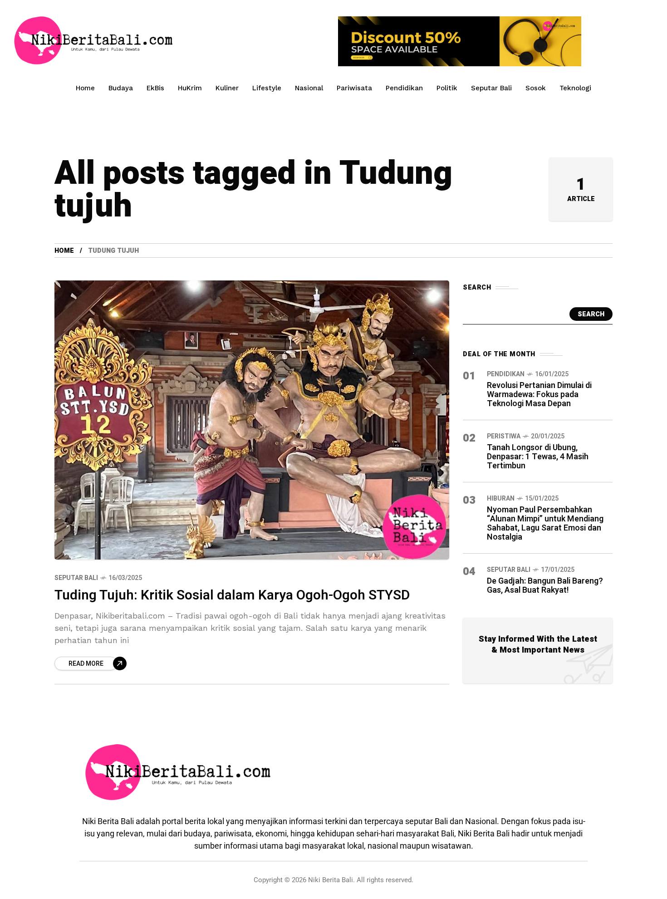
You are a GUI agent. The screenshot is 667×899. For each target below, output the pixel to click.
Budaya (120, 88)
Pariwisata (354, 88)
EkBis (155, 88)
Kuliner (227, 88)
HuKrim (190, 88)
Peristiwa (503, 436)
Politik (446, 88)
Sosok (535, 88)
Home (85, 88)
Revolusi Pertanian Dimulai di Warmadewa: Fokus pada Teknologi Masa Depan (539, 394)
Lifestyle (266, 88)
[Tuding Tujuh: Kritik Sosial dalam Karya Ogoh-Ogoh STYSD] (251, 419)
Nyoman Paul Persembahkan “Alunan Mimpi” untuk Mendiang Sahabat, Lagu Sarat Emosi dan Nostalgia (545, 523)
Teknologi (575, 88)
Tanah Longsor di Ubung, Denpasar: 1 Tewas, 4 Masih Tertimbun (538, 457)
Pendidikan (404, 88)
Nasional (309, 88)
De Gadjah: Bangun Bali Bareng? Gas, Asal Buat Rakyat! (545, 585)
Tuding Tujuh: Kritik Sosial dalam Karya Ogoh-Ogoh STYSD (232, 595)
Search (591, 314)
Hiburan (501, 498)
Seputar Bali (491, 88)
